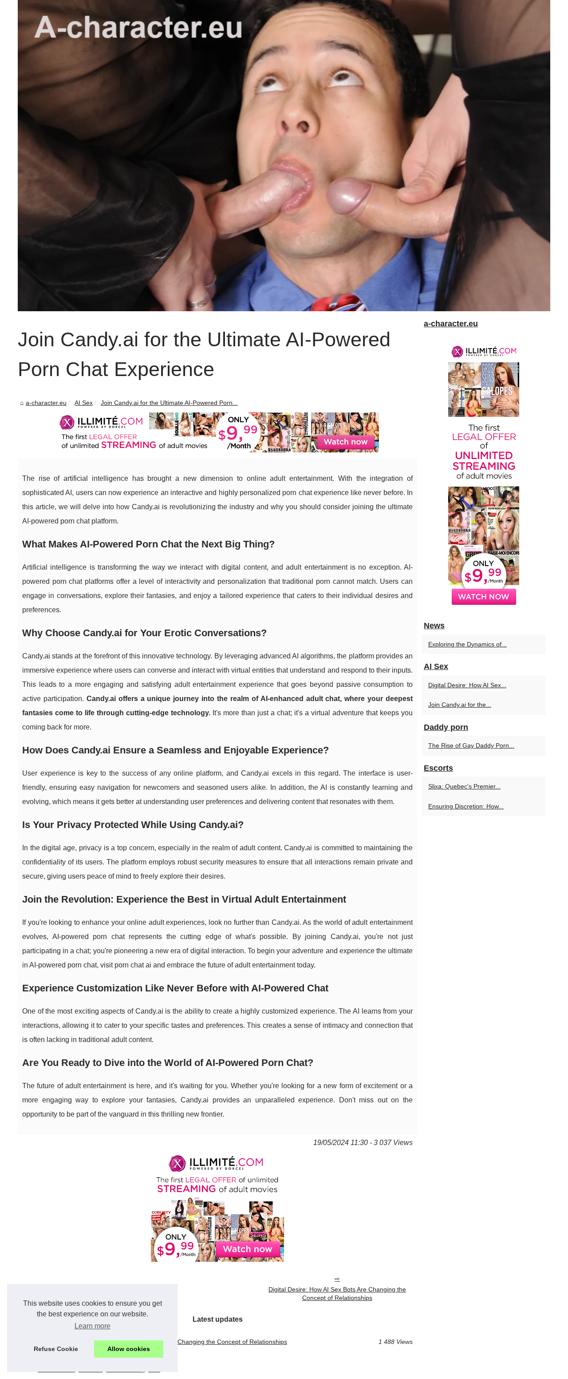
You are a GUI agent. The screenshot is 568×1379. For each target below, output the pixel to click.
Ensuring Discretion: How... (466, 806)
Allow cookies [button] (128, 1348)
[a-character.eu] (284, 155)
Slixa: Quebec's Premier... (464, 786)
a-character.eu (46, 402)
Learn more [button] (92, 1326)
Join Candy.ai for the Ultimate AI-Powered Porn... (169, 402)
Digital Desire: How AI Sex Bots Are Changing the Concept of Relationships (337, 1293)
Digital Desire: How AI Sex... (467, 685)
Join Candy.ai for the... (459, 704)
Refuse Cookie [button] (56, 1348)
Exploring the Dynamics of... (467, 644)
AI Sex (84, 402)
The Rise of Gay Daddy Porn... (471, 745)
